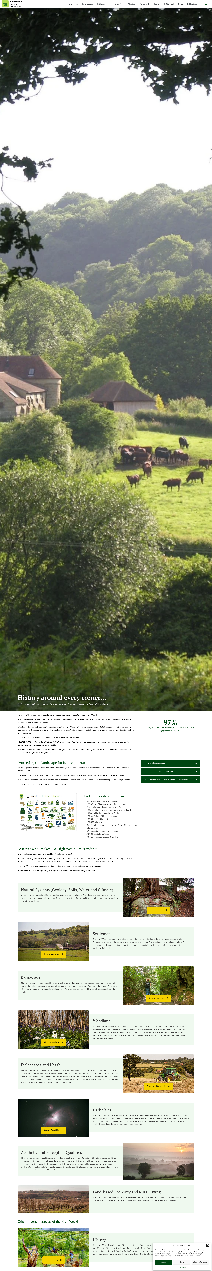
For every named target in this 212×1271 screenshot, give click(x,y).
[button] (207, 1245)
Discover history (51, 1260)
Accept (164, 1262)
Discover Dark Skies (51, 1130)
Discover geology (156, 910)
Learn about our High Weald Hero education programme (166, 779)
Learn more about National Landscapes (159, 771)
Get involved (169, 4)
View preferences (200, 1262)
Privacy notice (182, 1267)
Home (69, 4)
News (180, 4)
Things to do (145, 4)
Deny (182, 1262)
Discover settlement (51, 954)
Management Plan (116, 4)
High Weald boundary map (154, 763)
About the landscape (84, 4)
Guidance (101, 4)
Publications (192, 4)
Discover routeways (156, 998)
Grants (157, 4)
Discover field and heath (156, 1086)
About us (131, 4)
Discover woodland (51, 1042)
